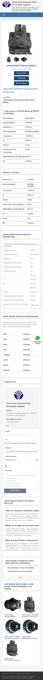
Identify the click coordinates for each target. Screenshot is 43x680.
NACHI (5, 365)
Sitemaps (28, 673)
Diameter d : (8, 127)
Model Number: (9, 123)
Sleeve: (6, 145)
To (6, 440)
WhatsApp (22, 78)
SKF (5, 339)
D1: (4, 161)
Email (7, 431)
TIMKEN (6, 355)
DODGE (6, 370)
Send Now (15, 490)
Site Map (21, 673)
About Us (5, 673)
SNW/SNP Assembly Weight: (14, 157)
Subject (7, 448)
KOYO (5, 360)
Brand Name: (8, 118)
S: (4, 141)
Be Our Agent (21, 83)
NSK (5, 334)
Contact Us (13, 673)
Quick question (11, 456)
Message (8, 471)
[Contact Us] (38, 340)
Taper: (5, 218)
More (20, 578)
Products (9, 19)
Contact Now (21, 73)
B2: (4, 223)
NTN (5, 345)
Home (3, 19)
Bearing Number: (9, 132)
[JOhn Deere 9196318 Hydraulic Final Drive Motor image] (22, 41)
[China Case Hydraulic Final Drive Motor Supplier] (6, 4)
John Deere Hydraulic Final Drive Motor (25, 19)
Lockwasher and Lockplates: (9, 151)
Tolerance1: (7, 136)
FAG (4, 350)
